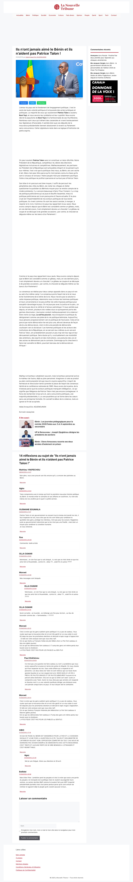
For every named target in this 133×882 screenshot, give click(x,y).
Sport (101, 15)
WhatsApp (41, 103)
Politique (35, 15)
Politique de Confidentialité (25, 870)
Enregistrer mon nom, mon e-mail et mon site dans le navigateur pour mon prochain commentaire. (48, 831)
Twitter (32, 103)
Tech (106, 15)
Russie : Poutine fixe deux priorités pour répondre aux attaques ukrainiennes (103, 58)
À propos (19, 858)
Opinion (79, 15)
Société (43, 15)
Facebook (24, 103)
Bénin (28, 15)
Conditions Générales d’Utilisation (28, 867)
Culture (61, 15)
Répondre (23, 482)
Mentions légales (22, 864)
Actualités (19, 15)
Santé (94, 15)
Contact (114, 15)
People (87, 15)
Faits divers (70, 15)
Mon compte (20, 855)
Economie (52, 15)
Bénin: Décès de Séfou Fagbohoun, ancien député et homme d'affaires (103, 75)
